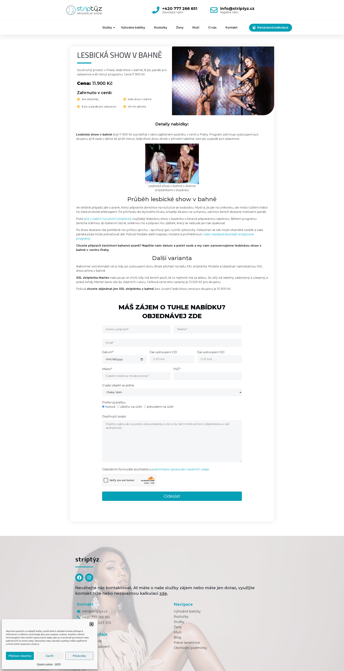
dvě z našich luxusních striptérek (108, 219)
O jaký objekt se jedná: (118, 385)
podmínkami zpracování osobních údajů (180, 469)
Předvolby (79, 656)
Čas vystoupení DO (210, 352)
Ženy (179, 27)
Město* (107, 369)
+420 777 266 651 (179, 8)
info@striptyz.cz (237, 8)
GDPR (58, 664)
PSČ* (177, 369)
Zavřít (50, 656)
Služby (107, 27)
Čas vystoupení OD (163, 352)
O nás (212, 27)
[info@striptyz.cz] (214, 10)
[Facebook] (79, 578)
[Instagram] (89, 578)
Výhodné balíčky (133, 27)
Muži (195, 27)
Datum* (108, 352)
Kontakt (231, 27)
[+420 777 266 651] (155, 10)
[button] (91, 624)
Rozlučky (160, 27)
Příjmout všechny (20, 656)
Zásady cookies (45, 664)
